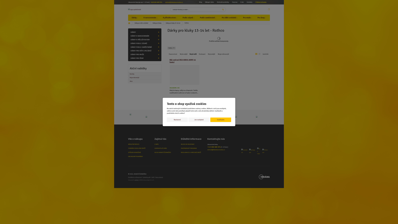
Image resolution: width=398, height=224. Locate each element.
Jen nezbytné (199, 120)
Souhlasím (220, 120)
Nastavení (177, 120)
